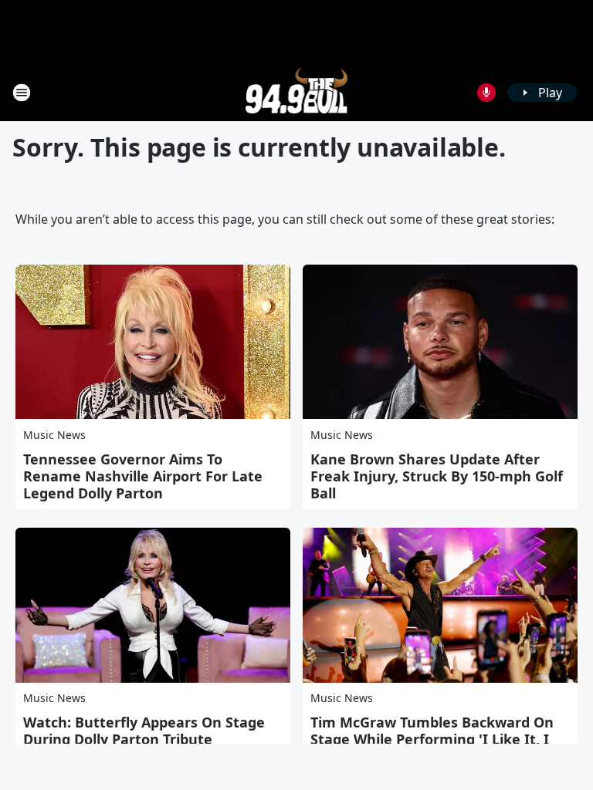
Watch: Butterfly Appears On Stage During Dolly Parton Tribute (144, 731)
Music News (54, 434)
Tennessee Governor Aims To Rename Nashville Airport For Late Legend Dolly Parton (143, 476)
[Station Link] (297, 92)
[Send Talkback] (486, 92)
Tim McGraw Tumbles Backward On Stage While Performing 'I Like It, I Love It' (432, 739)
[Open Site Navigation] (21, 92)
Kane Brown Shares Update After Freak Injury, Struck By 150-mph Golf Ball (436, 476)
